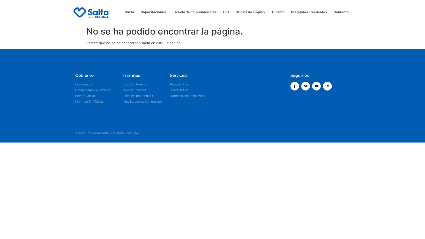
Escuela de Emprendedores (194, 12)
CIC (226, 12)
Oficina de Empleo (250, 12)
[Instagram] (327, 86)
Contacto (341, 12)
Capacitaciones (153, 12)
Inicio (129, 12)
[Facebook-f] (294, 86)
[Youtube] (316, 86)
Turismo (277, 12)
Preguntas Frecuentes (309, 12)
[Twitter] (305, 86)
